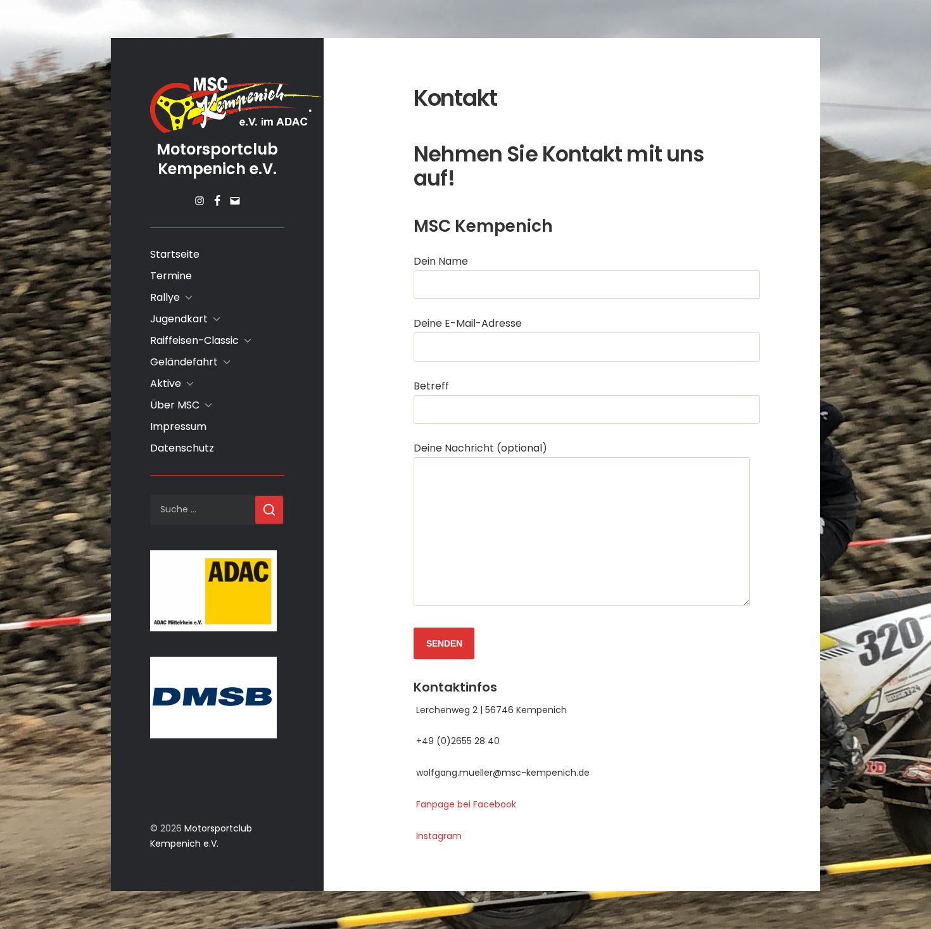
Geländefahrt (184, 362)
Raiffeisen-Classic (194, 340)
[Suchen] (269, 510)
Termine (171, 276)
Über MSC (175, 405)
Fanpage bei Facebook (465, 804)
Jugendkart (179, 319)
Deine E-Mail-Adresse (468, 323)
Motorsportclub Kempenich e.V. (217, 159)
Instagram (438, 836)
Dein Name (441, 261)
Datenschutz (182, 448)
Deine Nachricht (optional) (480, 448)
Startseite (175, 254)
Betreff (431, 386)
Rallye (165, 297)
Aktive (165, 383)
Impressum (178, 426)
